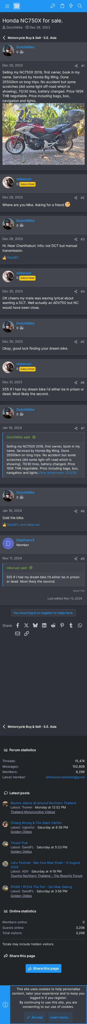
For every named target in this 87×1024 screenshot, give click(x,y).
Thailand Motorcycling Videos (33, 812)
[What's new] (71, 6)
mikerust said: (17, 568)
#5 (83, 342)
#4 (83, 291)
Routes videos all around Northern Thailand (43, 803)
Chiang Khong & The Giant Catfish (36, 823)
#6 (83, 382)
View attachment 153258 (57, 473)
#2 (83, 198)
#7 (83, 428)
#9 (83, 559)
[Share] (76, 66)
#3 (83, 239)
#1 (83, 66)
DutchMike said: (19, 437)
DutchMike (15, 27)
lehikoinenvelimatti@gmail (65, 777)
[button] (7, 6)
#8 (83, 511)
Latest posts (19, 793)
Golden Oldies (21, 832)
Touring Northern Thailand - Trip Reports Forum (46, 876)
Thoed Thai (19, 843)
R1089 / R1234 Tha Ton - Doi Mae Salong (41, 887)
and (23, 524)
